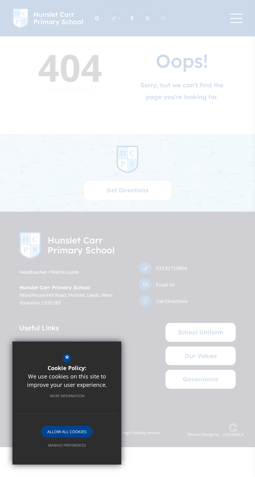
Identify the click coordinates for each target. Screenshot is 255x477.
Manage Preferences (67, 445)
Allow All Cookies (66, 431)
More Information (67, 395)
